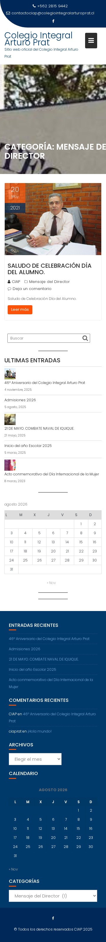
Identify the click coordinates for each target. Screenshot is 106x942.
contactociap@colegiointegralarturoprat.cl (52, 13)
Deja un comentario (32, 288)
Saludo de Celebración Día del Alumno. (50, 269)
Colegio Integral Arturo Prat (38, 39)
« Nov (51, 582)
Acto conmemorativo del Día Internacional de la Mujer (51, 474)
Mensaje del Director (49, 281)
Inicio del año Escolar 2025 (28, 445)
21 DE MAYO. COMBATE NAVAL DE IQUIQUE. (39, 428)
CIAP (16, 281)
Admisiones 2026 (20, 399)
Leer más (20, 309)
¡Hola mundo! (40, 731)
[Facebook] (53, 21)
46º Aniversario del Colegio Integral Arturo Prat (44, 382)
